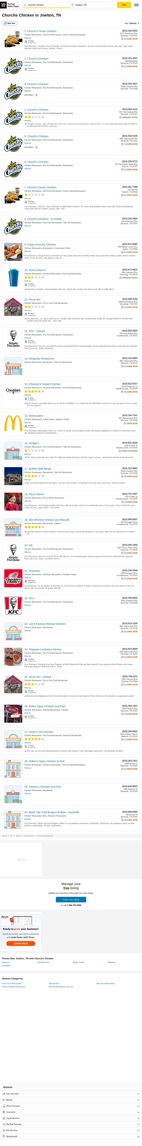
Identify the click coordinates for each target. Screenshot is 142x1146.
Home (4, 836)
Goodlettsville (43, 962)
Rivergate (6, 966)
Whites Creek (78, 962)
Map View (11, 23)
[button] (136, 5)
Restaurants (68, 62)
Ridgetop (111, 962)
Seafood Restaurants (51, 710)
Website (27, 38)
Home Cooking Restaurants (74, 35)
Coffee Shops (48, 419)
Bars (45, 816)
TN (11, 836)
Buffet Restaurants (56, 498)
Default (133, 23)
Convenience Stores (62, 248)
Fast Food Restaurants (52, 35)
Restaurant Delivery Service (61, 987)
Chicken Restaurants (33, 35)
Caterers (57, 523)
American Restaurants (52, 274)
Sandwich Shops (62, 419)
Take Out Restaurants (72, 223)
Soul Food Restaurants (71, 388)
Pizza (45, 303)
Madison (5, 962)
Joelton (18, 836)
